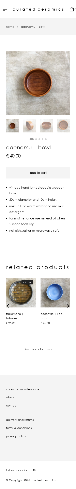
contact (11, 405)
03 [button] (39, 139)
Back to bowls (41, 349)
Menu (5, 10)
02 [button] (36, 139)
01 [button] (32, 139)
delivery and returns (20, 419)
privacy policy (16, 436)
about (10, 397)
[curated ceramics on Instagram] (34, 469)
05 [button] (46, 139)
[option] (38, 83)
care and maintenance (22, 389)
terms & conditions (19, 428)
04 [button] (42, 139)
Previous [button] (12, 83)
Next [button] (64, 83)
